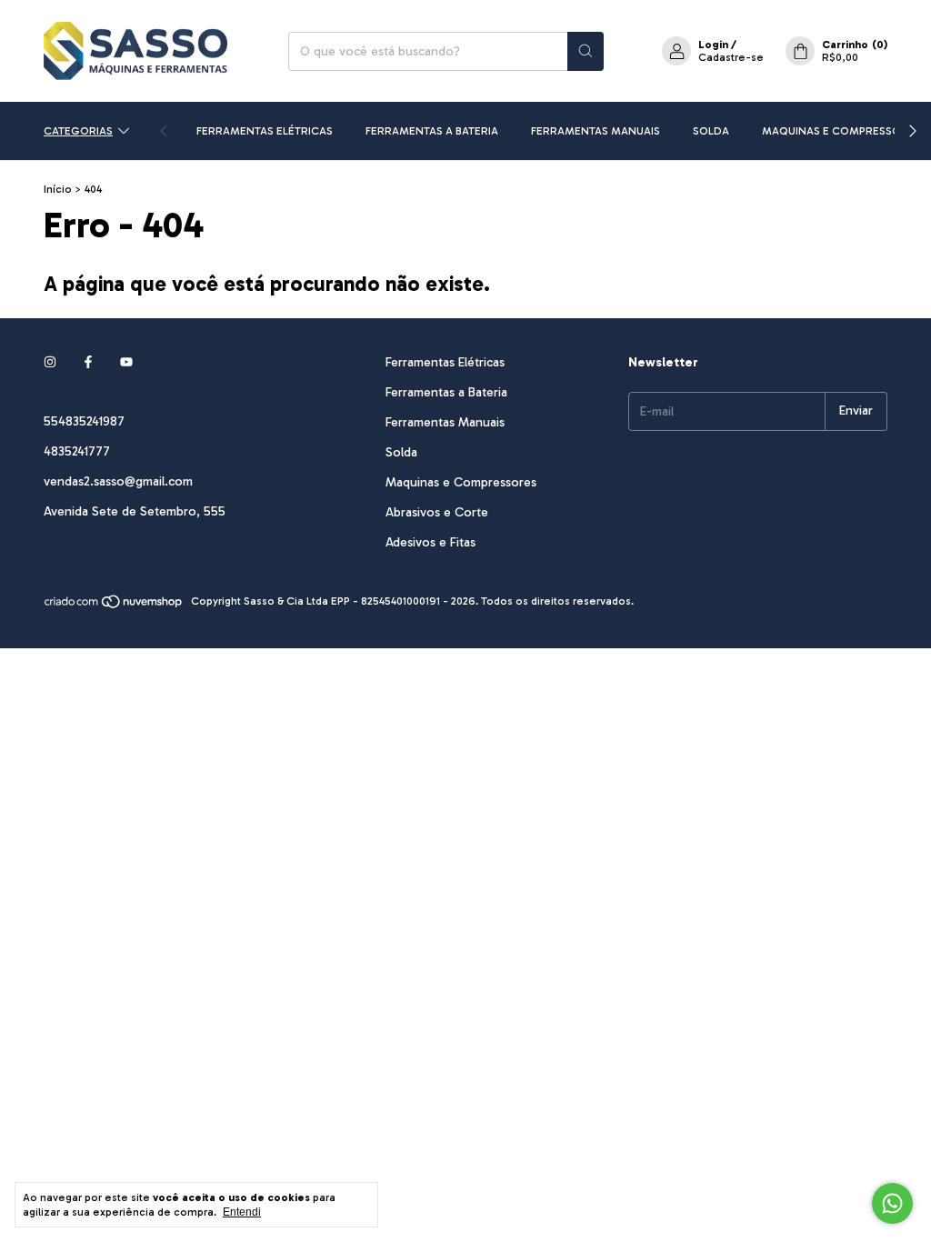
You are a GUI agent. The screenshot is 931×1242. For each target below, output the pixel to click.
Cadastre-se (731, 57)
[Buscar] (585, 51)
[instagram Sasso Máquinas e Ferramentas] (50, 362)
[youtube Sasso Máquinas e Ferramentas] (126, 362)
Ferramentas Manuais (595, 131)
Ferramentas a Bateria (431, 131)
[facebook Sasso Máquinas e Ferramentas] (88, 362)
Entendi (242, 1212)
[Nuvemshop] (114, 605)
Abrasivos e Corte (436, 512)
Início (58, 189)
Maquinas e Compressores (841, 131)
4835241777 (77, 451)
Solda (711, 131)
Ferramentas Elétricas (264, 131)
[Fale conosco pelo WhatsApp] (892, 1203)
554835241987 (84, 421)
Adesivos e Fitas (430, 542)
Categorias (78, 131)
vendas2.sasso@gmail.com (118, 481)
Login (713, 44)
